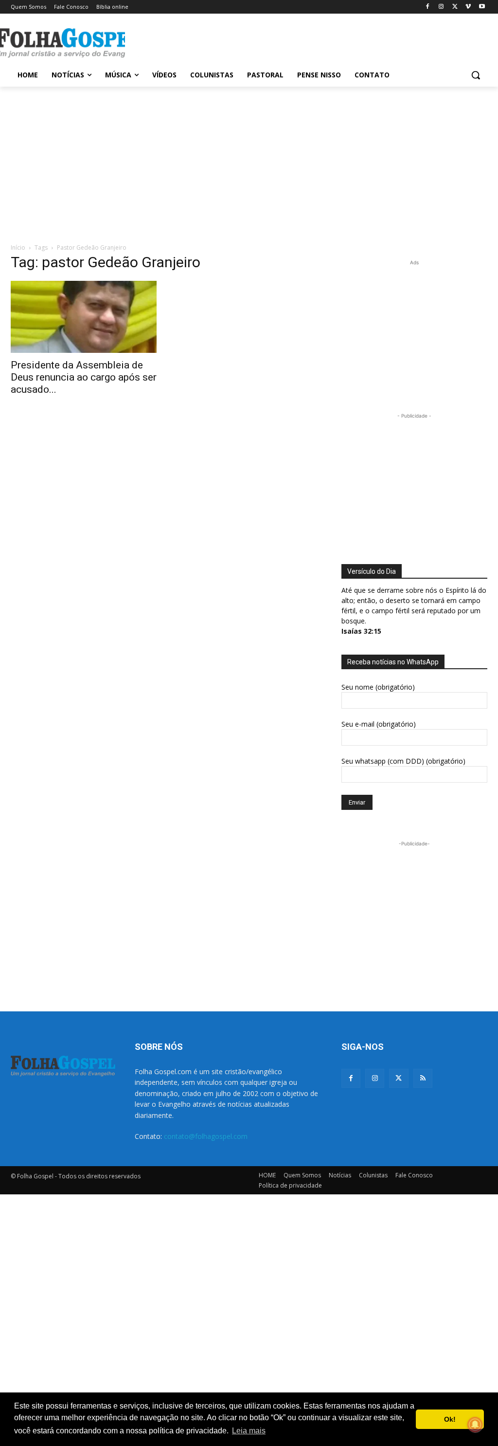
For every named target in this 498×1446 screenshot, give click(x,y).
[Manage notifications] (475, 1424)
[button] (475, 75)
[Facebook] (427, 7)
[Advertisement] (239, 41)
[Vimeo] (468, 7)
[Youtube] (481, 7)
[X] (455, 7)
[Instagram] (441, 7)
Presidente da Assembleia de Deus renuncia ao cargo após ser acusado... (84, 377)
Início (18, 247)
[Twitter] (398, 1078)
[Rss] (422, 1078)
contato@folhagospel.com (206, 1136)
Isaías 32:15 (361, 631)
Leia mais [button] (249, 1431)
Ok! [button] (450, 1419)
